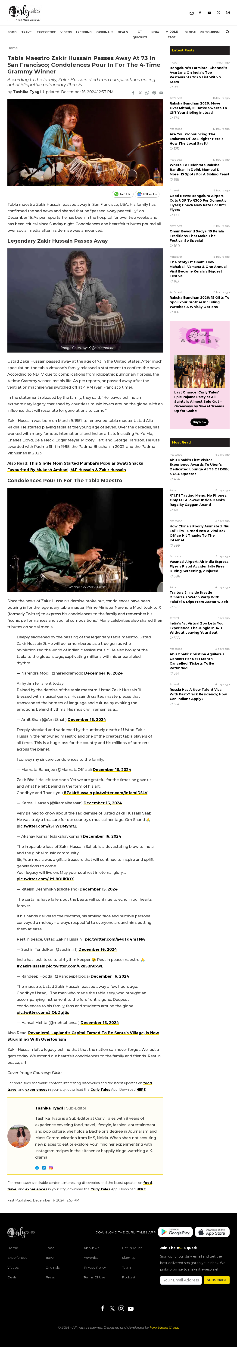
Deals (123, 32)
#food (173, 62)
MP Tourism (210, 32)
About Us (91, 1248)
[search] (226, 32)
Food (12, 32)
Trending (83, 32)
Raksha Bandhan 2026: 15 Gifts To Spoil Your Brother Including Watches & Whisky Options (199, 302)
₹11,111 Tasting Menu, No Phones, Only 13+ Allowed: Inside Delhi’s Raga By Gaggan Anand (198, 500)
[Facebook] (200, 13)
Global (190, 32)
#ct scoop (176, 128)
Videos (66, 32)
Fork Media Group (164, 1327)
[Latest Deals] (199, 349)
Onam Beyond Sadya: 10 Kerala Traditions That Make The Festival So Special (197, 236)
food (147, 1083)
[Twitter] (218, 13)
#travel (174, 190)
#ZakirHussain (77, 793)
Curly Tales (100, 1089)
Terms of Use (94, 1277)
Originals (104, 32)
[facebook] (133, 93)
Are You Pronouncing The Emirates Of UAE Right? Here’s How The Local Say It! (196, 139)
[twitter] (140, 93)
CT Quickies (139, 34)
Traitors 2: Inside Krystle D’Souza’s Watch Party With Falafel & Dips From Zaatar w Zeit (199, 597)
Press (50, 1277)
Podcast (128, 1277)
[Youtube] (209, 13)
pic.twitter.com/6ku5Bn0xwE (74, 966)
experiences (36, 1089)
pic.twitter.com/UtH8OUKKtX (45, 879)
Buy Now (199, 422)
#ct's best (176, 98)
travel (12, 1089)
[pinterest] (154, 93)
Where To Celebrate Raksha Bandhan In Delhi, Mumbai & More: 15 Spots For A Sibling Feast (199, 169)
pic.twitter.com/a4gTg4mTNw (115, 939)
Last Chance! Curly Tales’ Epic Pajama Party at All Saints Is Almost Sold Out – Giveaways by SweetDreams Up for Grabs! (199, 401)
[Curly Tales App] (175, 1232)
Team (126, 1267)
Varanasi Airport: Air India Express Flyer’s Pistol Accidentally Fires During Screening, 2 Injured (199, 566)
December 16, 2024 (103, 673)
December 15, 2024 (99, 889)
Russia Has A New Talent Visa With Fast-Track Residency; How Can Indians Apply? (198, 694)
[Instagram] (228, 13)
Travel (27, 32)
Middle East (172, 34)
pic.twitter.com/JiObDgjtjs (43, 1012)
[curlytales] (21, 1237)
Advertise (91, 1257)
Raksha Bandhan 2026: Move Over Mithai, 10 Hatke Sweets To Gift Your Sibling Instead (198, 108)
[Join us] (123, 194)
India (154, 32)
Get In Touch (132, 1248)
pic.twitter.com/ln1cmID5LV (120, 793)
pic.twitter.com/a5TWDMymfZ (47, 826)
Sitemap (129, 1257)
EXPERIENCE (46, 32)
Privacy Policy (95, 1267)
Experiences (17, 1257)
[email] (161, 93)
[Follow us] (149, 194)
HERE (141, 1089)
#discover (176, 256)
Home (12, 48)
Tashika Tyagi (27, 92)
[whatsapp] (147, 93)
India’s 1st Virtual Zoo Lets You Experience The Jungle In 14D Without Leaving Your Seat (197, 628)
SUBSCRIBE (217, 1280)
